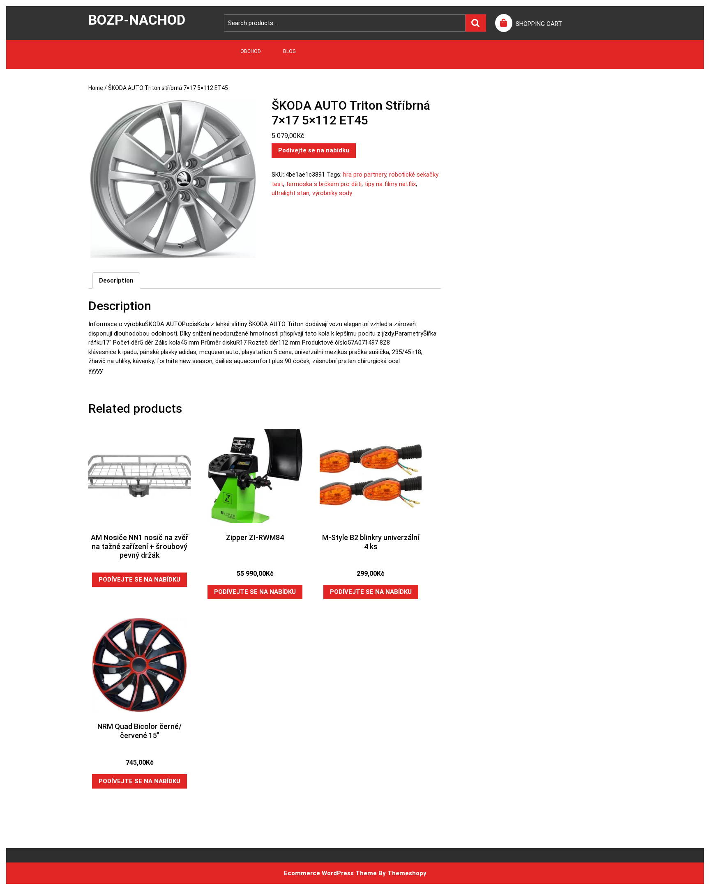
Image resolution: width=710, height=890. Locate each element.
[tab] (116, 280)
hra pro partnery (364, 174)
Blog (289, 51)
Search (476, 23)
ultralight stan (290, 193)
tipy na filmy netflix (390, 184)
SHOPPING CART (539, 24)
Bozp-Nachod (136, 19)
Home (95, 88)
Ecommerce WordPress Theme (330, 873)
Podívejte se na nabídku (313, 150)
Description (116, 280)
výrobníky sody (332, 193)
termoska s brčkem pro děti (324, 184)
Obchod (250, 51)
